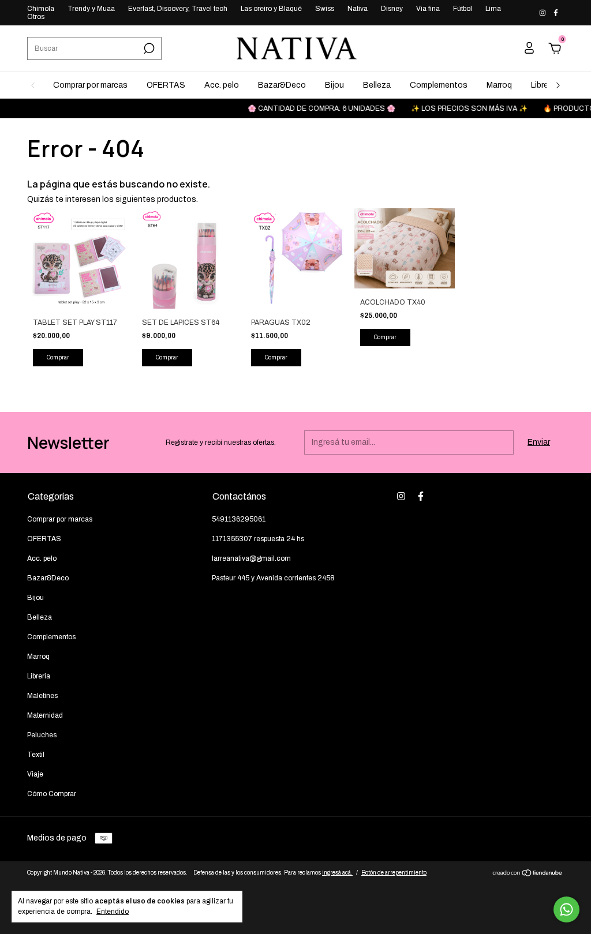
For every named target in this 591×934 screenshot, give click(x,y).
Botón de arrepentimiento (394, 872)
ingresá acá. (337, 872)
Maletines (42, 696)
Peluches (42, 735)
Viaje (35, 774)
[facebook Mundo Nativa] (555, 13)
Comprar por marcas (90, 85)
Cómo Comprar (51, 794)
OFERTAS (166, 85)
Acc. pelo (221, 85)
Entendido (112, 911)
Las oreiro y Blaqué (271, 9)
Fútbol (462, 9)
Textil (35, 755)
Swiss (324, 9)
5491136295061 (238, 519)
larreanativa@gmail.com (251, 558)
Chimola (40, 9)
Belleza (377, 85)
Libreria (544, 85)
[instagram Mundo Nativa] (543, 13)
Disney (392, 9)
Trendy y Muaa (91, 9)
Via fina (428, 9)
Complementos (438, 85)
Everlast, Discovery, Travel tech (177, 9)
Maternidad (45, 715)
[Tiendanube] (528, 874)
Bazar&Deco (282, 85)
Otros (35, 17)
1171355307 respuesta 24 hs (258, 539)
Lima (493, 9)
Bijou (334, 85)
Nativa (357, 9)
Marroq (499, 85)
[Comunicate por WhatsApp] (566, 909)
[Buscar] (148, 48)
